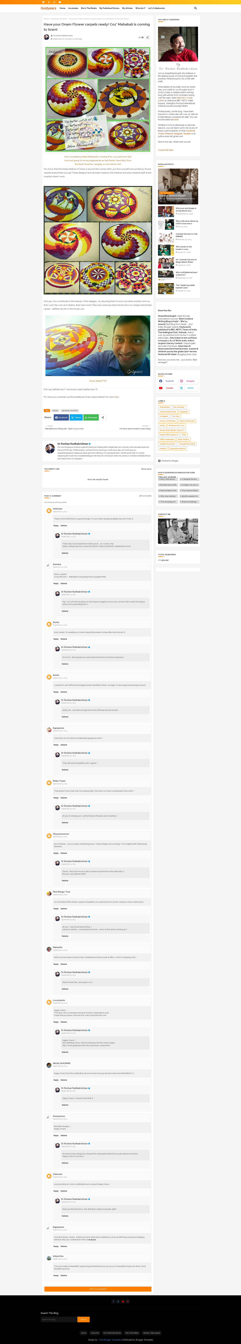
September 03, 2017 (60, 1230)
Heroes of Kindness (168, 421)
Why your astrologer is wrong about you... (186, 209)
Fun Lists (175, 416)
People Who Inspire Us (169, 435)
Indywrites (58, 1256)
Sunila (56, 622)
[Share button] (102, 417)
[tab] (62, 8)
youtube (169, 388)
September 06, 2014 (68, 1091)
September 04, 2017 (60, 1259)
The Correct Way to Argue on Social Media (191, 490)
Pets (184, 435)
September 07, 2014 (60, 1177)
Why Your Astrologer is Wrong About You (169, 496)
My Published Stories (109, 8)
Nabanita (57, 947)
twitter (190, 388)
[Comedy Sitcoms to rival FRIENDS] (166, 237)
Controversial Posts (168, 412)
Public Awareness (167, 439)
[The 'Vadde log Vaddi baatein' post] (166, 288)
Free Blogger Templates (110, 1340)
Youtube (187, 133)
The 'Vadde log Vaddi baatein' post (185, 286)
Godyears (48, 8)
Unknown (57, 509)
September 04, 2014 (60, 512)
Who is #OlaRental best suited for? (186, 273)
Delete (64, 526)
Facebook (62, 417)
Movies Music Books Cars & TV (172, 430)
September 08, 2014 (68, 1202)
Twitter (77, 417)
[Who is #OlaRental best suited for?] (166, 275)
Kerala (55, 411)
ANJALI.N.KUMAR (61, 1063)
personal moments (59, 19)
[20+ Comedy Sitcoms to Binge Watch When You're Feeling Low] (166, 263)
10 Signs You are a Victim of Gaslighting (191, 485)
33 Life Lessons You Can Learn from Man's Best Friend (191, 496)
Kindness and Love (176, 426)
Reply (56, 526)
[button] (195, 8)
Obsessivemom (61, 834)
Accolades (73, 8)
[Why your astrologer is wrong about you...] (166, 211)
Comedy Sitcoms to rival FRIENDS (186, 235)
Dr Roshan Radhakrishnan (73, 443)
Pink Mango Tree (61, 892)
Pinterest (169, 133)
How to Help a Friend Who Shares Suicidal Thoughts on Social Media (169, 490)
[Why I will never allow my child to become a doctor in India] (166, 224)
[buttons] (43, 2)
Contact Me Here (165, 150)
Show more (146, 469)
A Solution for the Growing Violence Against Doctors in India (191, 479)
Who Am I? (140, 8)
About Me (95, 1333)
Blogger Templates (144, 1340)
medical (163, 449)
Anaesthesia (165, 407)
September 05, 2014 (68, 650)
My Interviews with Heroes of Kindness (169, 485)
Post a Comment (98, 1289)
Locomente (59, 1000)
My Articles (127, 8)
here (116, 397)
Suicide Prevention (167, 444)
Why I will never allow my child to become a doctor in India (187, 223)
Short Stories (183, 439)
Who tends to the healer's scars (184, 248)
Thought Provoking (187, 444)
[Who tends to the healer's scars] (166, 250)
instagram (190, 381)
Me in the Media (89, 8)
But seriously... (179, 407)
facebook (170, 381)
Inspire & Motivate (187, 421)
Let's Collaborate (156, 8)
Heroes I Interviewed (151, 1333)
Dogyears (184, 412)
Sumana (57, 564)
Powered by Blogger (170, 461)
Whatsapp (92, 417)
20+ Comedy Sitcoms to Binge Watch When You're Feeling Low (186, 262)
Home (62, 8)
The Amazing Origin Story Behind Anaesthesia (169, 502)
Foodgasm (164, 416)
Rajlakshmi (58, 728)
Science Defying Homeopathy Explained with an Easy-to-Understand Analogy (191, 502)
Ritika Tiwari (59, 781)
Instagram (178, 133)
